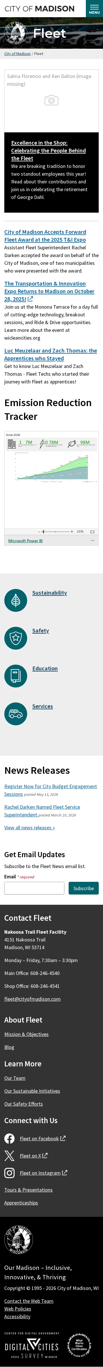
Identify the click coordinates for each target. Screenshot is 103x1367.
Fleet (49, 33)
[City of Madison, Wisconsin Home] (18, 1240)
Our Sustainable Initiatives (32, 1091)
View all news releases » (29, 827)
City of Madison (17, 53)
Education (45, 668)
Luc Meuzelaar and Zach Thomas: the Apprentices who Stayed (50, 354)
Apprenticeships (21, 1202)
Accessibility (17, 1316)
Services (42, 706)
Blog (9, 1047)
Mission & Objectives (26, 1034)
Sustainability (49, 592)
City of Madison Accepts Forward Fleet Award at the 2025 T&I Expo (45, 235)
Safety (40, 630)
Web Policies (17, 1308)
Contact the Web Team (29, 1301)
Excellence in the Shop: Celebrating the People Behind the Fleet (48, 150)
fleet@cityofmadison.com (32, 999)
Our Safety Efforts (23, 1103)
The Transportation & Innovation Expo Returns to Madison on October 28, (49, 291)
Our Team (14, 1078)
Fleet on (43, 1138)
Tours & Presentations (28, 1189)
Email (19, 876)
